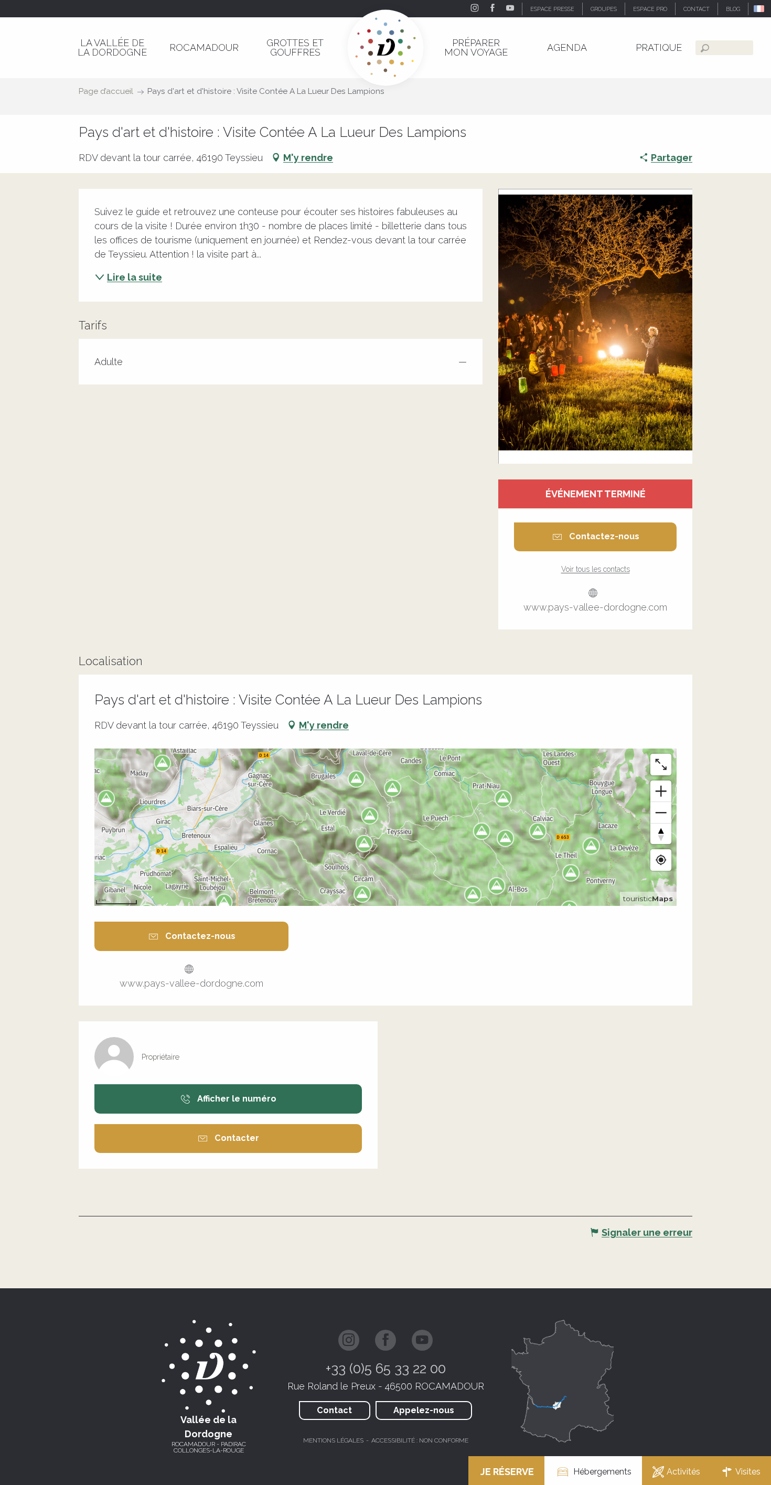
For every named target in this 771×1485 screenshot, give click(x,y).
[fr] (759, 8)
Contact (334, 1410)
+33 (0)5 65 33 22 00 (386, 1368)
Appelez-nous (423, 1410)
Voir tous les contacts (595, 569)
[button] (759, 8)
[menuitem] (112, 47)
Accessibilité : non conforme (419, 1440)
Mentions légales (333, 1440)
